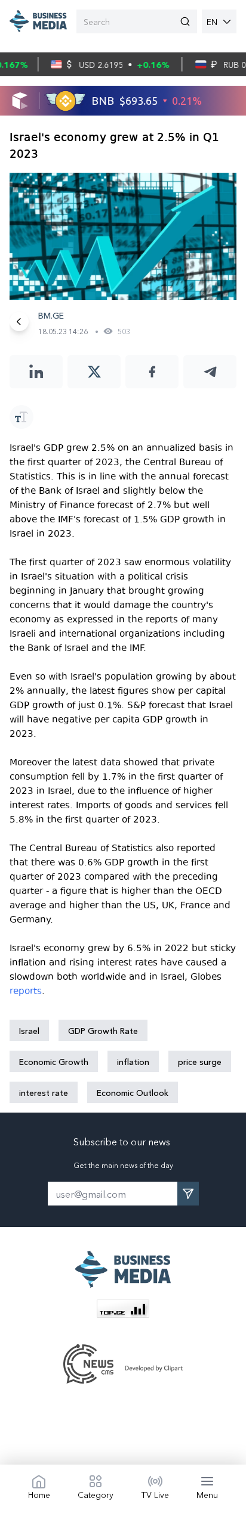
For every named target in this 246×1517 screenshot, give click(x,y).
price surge (200, 1061)
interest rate (43, 1092)
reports (26, 991)
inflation (133, 1061)
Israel (29, 1030)
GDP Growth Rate (103, 1030)
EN (212, 21)
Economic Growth (53, 1061)
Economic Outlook (132, 1092)
